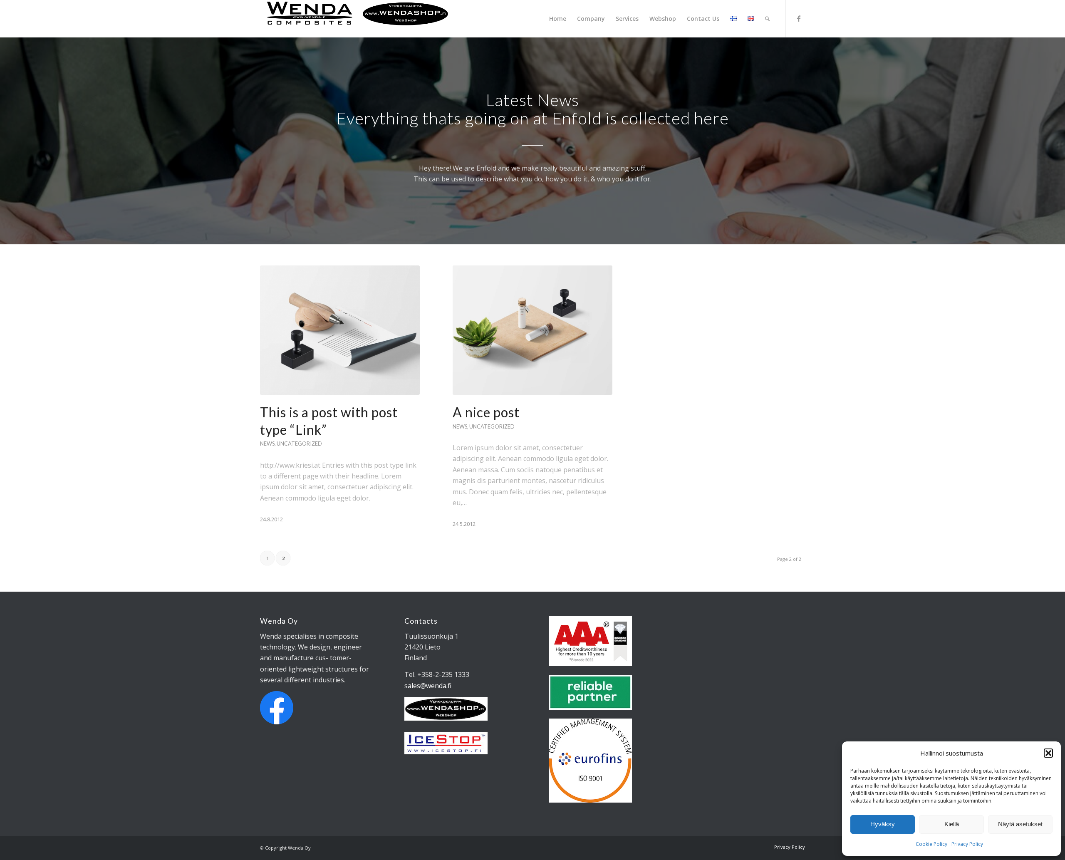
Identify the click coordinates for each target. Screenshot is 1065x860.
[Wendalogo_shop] (358, 18)
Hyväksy (882, 824)
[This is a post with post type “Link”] (340, 330)
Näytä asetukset (1020, 824)
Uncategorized (299, 443)
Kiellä (951, 824)
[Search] (767, 18)
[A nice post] (532, 330)
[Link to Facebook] (799, 18)
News (267, 443)
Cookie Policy (931, 844)
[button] (1048, 753)
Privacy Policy (967, 844)
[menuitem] (558, 18)
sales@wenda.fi (427, 685)
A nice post (486, 412)
